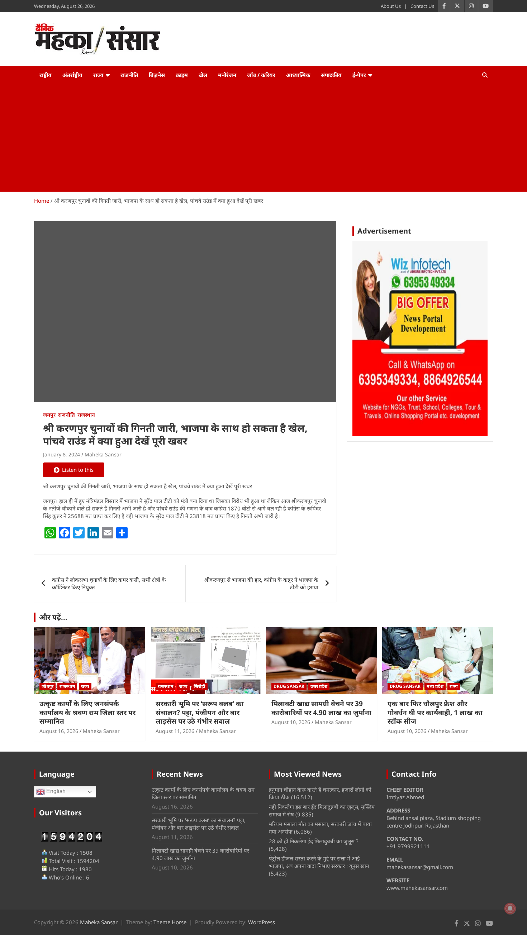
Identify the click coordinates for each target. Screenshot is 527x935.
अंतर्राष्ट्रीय (72, 74)
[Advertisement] (263, 138)
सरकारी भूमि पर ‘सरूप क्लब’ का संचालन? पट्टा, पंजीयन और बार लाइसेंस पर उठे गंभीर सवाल (200, 712)
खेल (203, 74)
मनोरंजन (227, 74)
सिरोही (199, 686)
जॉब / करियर (261, 74)
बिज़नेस (157, 74)
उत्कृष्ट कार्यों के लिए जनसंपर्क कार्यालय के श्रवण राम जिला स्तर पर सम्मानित (87, 712)
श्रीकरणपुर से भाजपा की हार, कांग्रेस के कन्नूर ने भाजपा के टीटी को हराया (261, 583)
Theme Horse (169, 922)
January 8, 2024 (61, 454)
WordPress (261, 922)
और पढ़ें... (53, 617)
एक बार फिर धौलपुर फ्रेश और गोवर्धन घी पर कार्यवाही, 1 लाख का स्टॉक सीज (435, 712)
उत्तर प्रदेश (318, 686)
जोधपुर (47, 686)
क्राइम (182, 74)
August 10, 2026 (290, 722)
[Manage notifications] (510, 908)
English (55, 791)
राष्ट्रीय (45, 74)
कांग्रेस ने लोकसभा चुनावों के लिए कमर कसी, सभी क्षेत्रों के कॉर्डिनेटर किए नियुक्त (109, 583)
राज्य (98, 74)
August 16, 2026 (58, 731)
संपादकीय (331, 74)
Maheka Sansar (103, 454)
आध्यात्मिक (298, 74)
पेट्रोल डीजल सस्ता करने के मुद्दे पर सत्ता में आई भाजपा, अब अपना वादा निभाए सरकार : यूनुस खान (319, 862)
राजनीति (129, 74)
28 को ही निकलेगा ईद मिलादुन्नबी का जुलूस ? (314, 841)
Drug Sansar (289, 686)
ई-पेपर (359, 74)
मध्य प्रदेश (435, 686)
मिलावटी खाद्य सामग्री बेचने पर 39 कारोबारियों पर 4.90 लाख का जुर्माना (321, 708)
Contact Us (422, 6)
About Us (391, 6)
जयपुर (49, 414)
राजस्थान (86, 414)
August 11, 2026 (175, 731)
